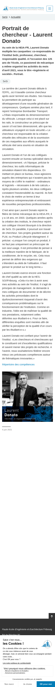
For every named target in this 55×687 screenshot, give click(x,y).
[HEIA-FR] (23, 8)
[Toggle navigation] (49, 8)
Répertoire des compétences (18, 364)
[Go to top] (52, 616)
